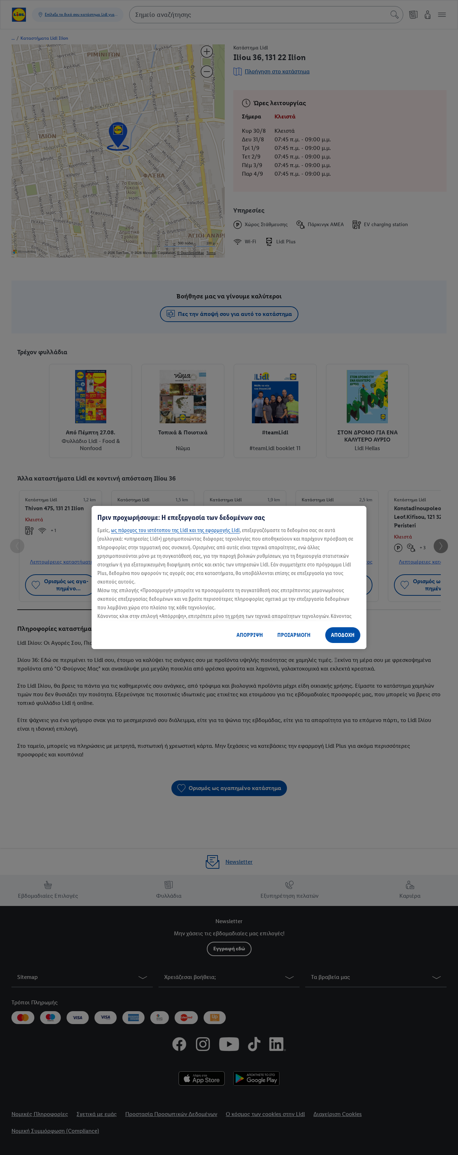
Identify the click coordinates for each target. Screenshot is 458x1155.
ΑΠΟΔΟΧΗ (343, 635)
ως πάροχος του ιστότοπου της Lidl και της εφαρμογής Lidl (175, 530)
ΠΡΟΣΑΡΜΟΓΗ (294, 635)
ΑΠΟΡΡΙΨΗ (250, 635)
